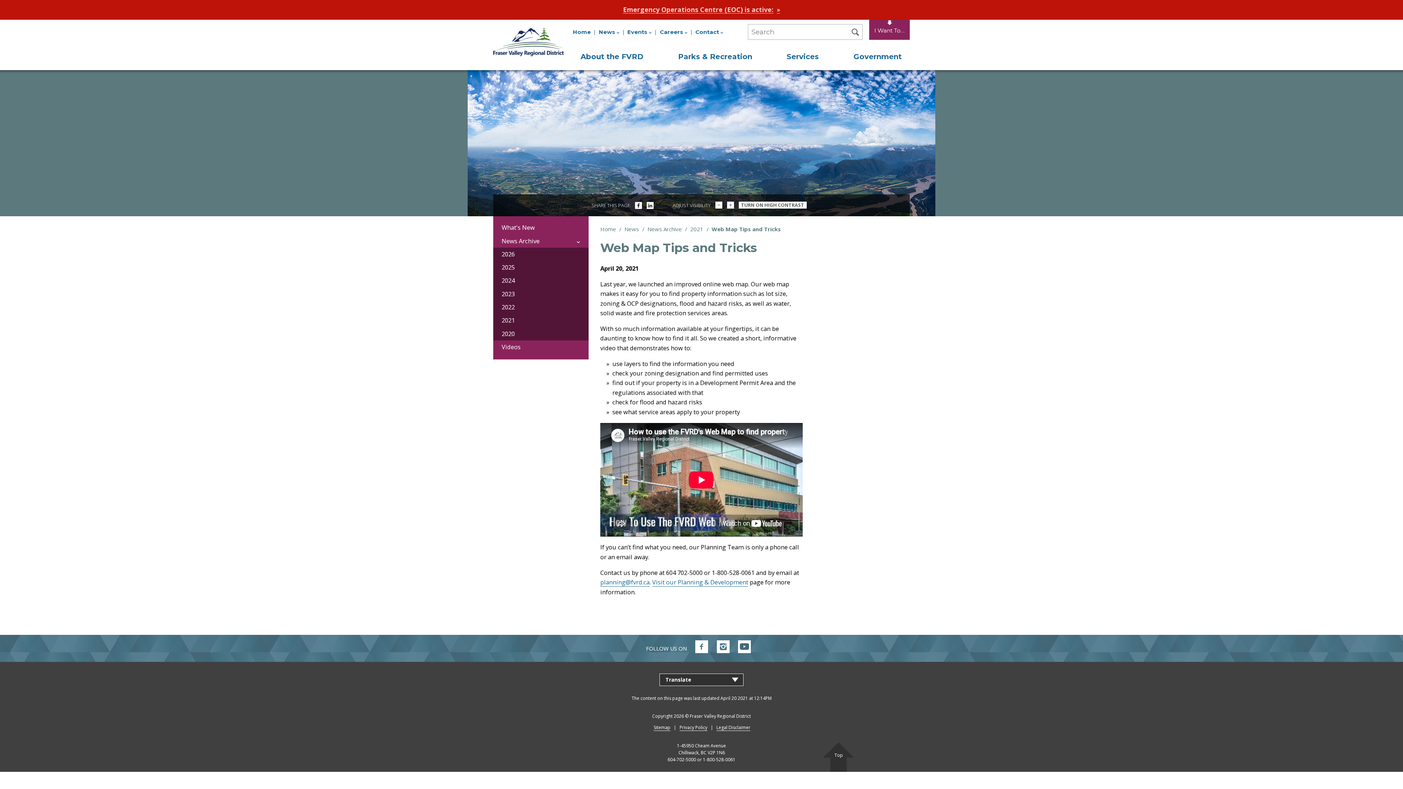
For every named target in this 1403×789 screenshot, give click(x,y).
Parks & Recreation (715, 56)
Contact (707, 31)
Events (637, 31)
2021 (696, 229)
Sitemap (662, 727)
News (607, 31)
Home (582, 31)
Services (803, 56)
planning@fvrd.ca (625, 582)
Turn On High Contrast (772, 205)
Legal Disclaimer (733, 727)
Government (877, 56)
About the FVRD (612, 56)
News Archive (664, 229)
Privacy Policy (693, 727)
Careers (671, 31)
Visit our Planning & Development (700, 582)
